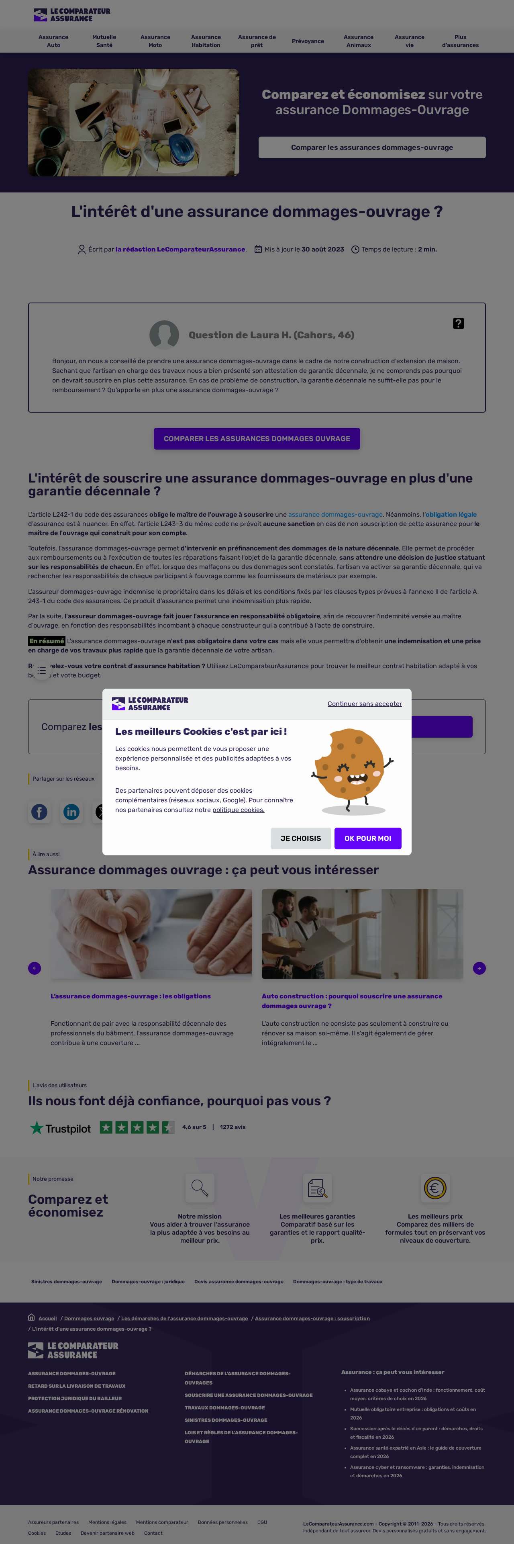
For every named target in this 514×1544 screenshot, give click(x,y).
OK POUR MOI (368, 838)
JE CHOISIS (301, 838)
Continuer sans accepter (358, 706)
